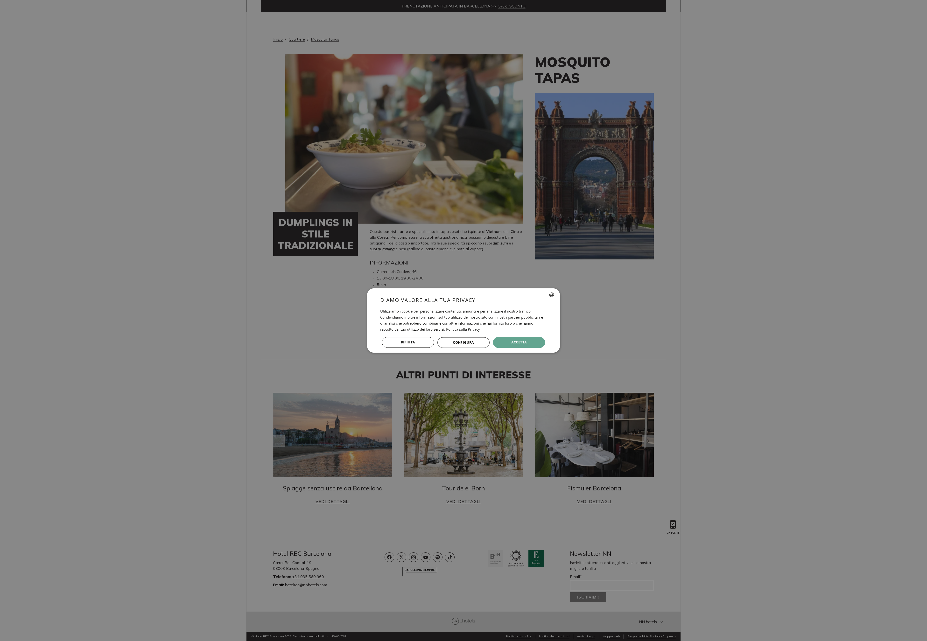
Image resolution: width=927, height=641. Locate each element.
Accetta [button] (519, 342)
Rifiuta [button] (408, 342)
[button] (463, 342)
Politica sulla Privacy (463, 329)
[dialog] (463, 320)
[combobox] (551, 294)
